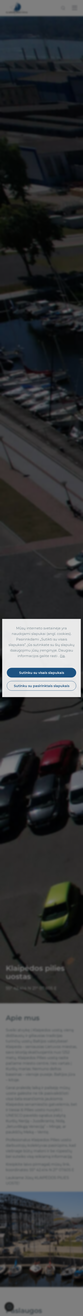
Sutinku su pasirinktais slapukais (41, 686)
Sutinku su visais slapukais (41, 673)
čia (62, 656)
